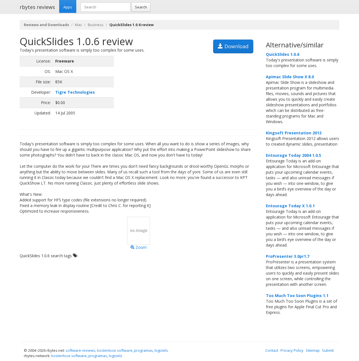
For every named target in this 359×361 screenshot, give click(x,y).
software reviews (80, 350)
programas (143, 350)
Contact (271, 350)
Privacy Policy (291, 350)
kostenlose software (114, 350)
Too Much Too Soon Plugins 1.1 (297, 295)
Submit (328, 350)
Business (95, 24)
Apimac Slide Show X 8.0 (290, 76)
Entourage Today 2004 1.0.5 (293, 155)
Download (235, 46)
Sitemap (313, 350)
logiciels (161, 350)
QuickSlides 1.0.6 (282, 54)
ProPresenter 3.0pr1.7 (287, 256)
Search (141, 7)
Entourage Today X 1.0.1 (290, 205)
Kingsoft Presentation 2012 (293, 132)
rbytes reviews (37, 7)
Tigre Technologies (75, 92)
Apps (67, 7)
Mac (78, 24)
